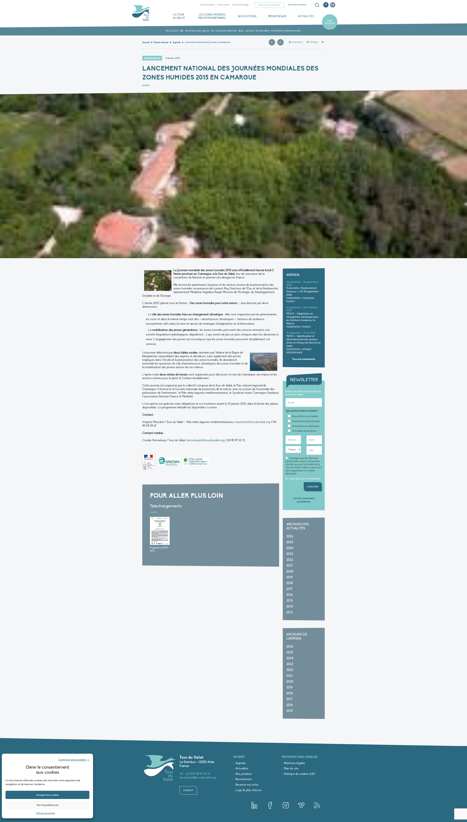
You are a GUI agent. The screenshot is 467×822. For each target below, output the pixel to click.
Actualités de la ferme (304, 431)
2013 (289, 612)
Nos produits (330, 22)
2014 (289, 606)
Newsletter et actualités (305, 416)
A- (273, 42)
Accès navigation (207, 4)
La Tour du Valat (179, 16)
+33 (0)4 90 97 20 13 (197, 774)
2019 (289, 577)
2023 (289, 554)
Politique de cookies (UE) (299, 774)
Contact (188, 790)
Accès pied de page (240, 4)
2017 (289, 589)
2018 (289, 583)
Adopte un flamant (269, 5)
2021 (289, 565)
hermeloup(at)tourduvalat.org (205, 440)
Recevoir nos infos (247, 785)
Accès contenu (223, 4)
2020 (289, 571)
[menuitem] (316, 5)
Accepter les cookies (47, 795)
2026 (289, 536)
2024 (290, 548)
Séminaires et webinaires (305, 426)
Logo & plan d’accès (249, 790)
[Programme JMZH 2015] (160, 531)
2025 (289, 542)
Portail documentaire (297, 4)
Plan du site (291, 768)
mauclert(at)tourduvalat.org (252, 422)
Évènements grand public (306, 421)
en (332, 4)
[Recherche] (317, 5)
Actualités (306, 16)
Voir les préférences (47, 805)
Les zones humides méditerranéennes (212, 16)
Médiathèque (277, 16)
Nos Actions (247, 16)
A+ (281, 42)
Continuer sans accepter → (73, 759)
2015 (289, 601)
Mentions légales (294, 763)
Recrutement (244, 779)
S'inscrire (313, 486)
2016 (289, 595)
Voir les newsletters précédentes (304, 500)
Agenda (241, 763)
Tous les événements (303, 359)
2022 (289, 560)
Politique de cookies (45, 813)
